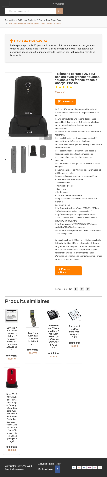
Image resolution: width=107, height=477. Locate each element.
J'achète (67, 101)
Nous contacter (53, 464)
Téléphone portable (27, 20)
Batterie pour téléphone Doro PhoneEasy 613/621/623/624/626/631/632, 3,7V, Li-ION (53, 336)
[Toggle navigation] (5, 4)
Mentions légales (45, 469)
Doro (41, 20)
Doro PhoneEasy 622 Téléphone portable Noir (32, 338)
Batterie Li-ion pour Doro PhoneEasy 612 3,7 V (74, 332)
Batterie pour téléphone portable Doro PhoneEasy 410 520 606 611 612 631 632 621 (11, 339)
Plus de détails (64, 271)
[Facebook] (57, 469)
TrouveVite (10, 20)
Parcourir (57, 4)
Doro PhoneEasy (53, 20)
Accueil (41, 464)
